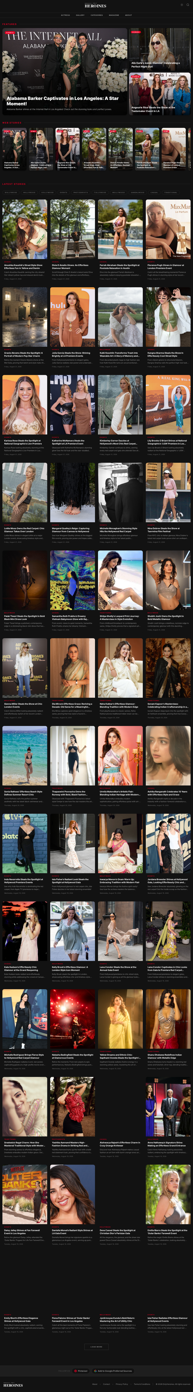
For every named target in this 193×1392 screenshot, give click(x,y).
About (128, 15)
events (63, 192)
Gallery (80, 15)
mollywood (118, 192)
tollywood (100, 192)
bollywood (11, 192)
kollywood (48, 192)
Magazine (114, 15)
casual (154, 192)
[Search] (188, 5)
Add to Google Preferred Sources (115, 1371)
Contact (106, 1384)
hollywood (29, 192)
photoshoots (81, 192)
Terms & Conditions (142, 1384)
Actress (65, 15)
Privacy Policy (122, 1384)
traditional (170, 192)
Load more (96, 1347)
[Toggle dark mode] (182, 5)
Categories (97, 15)
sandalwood (137, 192)
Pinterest (82, 1371)
